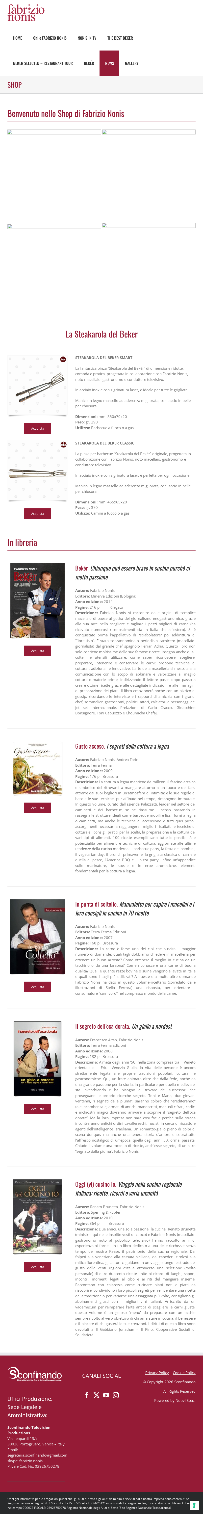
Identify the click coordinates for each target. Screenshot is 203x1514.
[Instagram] (116, 1395)
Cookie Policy (184, 1372)
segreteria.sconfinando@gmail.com (37, 1455)
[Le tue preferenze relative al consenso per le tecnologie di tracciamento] (194, 1505)
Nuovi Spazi (186, 1400)
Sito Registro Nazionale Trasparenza (145, 1508)
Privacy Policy (157, 1372)
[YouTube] (106, 1395)
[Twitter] (97, 1395)
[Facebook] (87, 1395)
